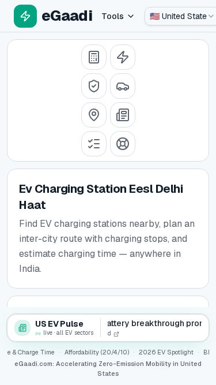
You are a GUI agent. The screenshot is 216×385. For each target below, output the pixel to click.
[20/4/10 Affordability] (94, 86)
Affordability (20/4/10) (97, 352)
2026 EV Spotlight (166, 352)
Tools (112, 16)
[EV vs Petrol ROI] (94, 57)
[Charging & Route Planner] (94, 115)
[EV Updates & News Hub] (122, 115)
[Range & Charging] (122, 57)
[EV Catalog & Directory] (94, 143)
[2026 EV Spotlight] (122, 86)
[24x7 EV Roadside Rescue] (122, 143)
